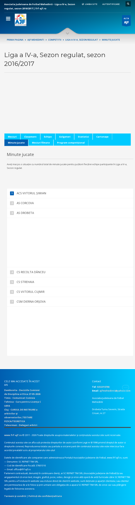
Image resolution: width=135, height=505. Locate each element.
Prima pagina (15, 39)
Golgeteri (64, 136)
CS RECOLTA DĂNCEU (31, 272)
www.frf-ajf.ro (13, 435)
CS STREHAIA (25, 282)
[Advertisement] (67, 108)
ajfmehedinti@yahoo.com (114, 390)
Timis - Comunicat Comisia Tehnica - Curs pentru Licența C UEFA (22, 401)
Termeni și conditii (15, 496)
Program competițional (71, 142)
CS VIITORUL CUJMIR (30, 292)
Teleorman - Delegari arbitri (20, 425)
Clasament (30, 136)
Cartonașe (102, 136)
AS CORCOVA (25, 203)
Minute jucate (16, 142)
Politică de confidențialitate (45, 496)
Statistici (83, 136)
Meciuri (12, 136)
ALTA (126, 20)
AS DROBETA (25, 213)
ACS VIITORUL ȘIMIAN (31, 193)
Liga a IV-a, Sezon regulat (81, 39)
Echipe (48, 136)
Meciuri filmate (41, 142)
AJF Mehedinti (35, 39)
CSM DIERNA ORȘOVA (31, 302)
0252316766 (103, 386)
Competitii (54, 39)
